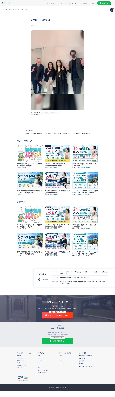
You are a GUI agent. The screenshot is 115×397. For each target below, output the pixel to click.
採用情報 (81, 363)
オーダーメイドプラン (21, 355)
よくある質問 (91, 3)
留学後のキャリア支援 (21, 362)
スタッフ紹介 (59, 3)
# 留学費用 (39, 133)
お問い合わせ (82, 358)
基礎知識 (60, 355)
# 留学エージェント (29, 133)
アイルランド (40, 367)
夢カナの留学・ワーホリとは (24, 353)
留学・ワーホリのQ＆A (63, 362)
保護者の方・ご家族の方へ (85, 355)
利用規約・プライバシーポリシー (87, 366)
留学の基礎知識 (83, 3)
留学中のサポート (20, 360)
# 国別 (47, 133)
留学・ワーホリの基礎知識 (65, 353)
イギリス (40, 365)
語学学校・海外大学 (42, 372)
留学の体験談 (67, 3)
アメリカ (40, 362)
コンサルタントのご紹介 (22, 365)
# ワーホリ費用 (63, 133)
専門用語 (60, 360)
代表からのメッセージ (21, 367)
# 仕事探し (54, 133)
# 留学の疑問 (85, 133)
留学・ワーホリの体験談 (43, 370)
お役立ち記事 (61, 358)
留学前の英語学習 (20, 358)
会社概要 (81, 361)
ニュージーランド (41, 360)
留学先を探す (75, 3)
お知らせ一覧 (45, 279)
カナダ (39, 358)
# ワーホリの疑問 (75, 133)
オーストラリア (41, 355)
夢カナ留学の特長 (51, 3)
